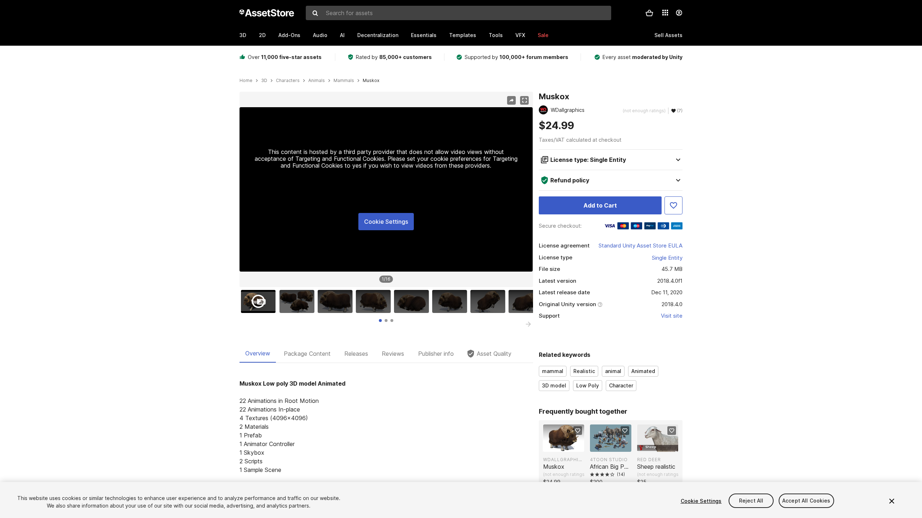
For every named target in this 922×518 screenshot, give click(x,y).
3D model (554, 385)
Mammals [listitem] (344, 80)
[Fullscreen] (524, 100)
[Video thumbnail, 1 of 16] (260, 301)
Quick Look (567, 445)
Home (246, 80)
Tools (496, 35)
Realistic (584, 371)
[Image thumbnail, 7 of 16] (489, 301)
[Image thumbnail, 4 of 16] (375, 301)
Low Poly (587, 385)
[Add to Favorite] (673, 205)
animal (613, 371)
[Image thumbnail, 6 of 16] (451, 301)
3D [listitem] (264, 80)
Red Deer (649, 459)
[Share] (511, 100)
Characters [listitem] (288, 80)
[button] (649, 13)
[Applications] (665, 12)
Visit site (671, 315)
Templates (462, 35)
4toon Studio (609, 459)
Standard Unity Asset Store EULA (640, 245)
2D (262, 35)
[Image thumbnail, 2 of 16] (298, 301)
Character (621, 385)
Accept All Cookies (806, 501)
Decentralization (377, 35)
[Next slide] (528, 324)
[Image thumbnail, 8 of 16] (528, 301)
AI (342, 35)
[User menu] (678, 13)
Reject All (751, 501)
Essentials (424, 35)
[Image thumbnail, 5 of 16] (413, 301)
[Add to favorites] (577, 430)
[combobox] (458, 13)
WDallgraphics (563, 459)
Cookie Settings (386, 221)
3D (243, 35)
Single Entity (667, 257)
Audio (320, 35)
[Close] (891, 501)
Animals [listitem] (316, 80)
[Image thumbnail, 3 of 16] (337, 301)
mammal (552, 371)
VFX (520, 35)
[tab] (380, 320)
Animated (643, 371)
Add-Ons (289, 35)
